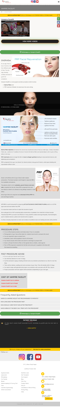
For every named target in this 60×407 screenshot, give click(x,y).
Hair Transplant (25, 375)
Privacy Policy (24, 389)
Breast (2, 381)
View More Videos (30, 41)
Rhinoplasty (4, 377)
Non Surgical (24, 377)
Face (2, 385)
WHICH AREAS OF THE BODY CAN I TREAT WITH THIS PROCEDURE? (20, 308)
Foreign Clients (25, 383)
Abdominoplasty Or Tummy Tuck (9, 383)
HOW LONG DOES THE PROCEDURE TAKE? (13, 301)
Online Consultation (6, 389)
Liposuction (4, 375)
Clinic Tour (23, 381)
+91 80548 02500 (46, 390)
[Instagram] (32, 1)
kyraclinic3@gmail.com (48, 384)
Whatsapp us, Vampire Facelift (30, 52)
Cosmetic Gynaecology (7, 387)
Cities (22, 391)
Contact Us (49, 398)
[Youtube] (37, 1)
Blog (22, 379)
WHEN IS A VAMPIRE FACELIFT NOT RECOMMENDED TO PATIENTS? (19, 298)
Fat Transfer (4, 379)
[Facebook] (35, 1)
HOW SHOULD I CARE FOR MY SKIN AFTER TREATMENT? (16, 305)
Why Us (23, 385)
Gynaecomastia (5, 373)
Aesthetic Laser (25, 373)
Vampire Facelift (8, 11)
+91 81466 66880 (46, 389)
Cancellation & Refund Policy (28, 387)
